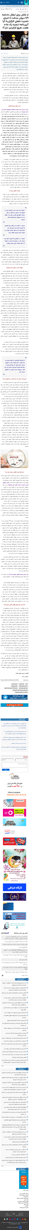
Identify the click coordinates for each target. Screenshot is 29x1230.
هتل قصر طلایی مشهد (22, 1198)
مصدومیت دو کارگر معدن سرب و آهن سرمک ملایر (15, 1041)
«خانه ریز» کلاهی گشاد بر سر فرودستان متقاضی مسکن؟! (13, 1117)
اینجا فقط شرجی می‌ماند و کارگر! (19, 1142)
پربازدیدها (20, 1069)
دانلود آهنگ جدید (23, 1193)
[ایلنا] (26, 2)
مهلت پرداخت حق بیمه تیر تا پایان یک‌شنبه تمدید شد (14, 1054)
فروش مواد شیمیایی (23, 1201)
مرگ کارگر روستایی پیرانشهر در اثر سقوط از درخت (15, 1012)
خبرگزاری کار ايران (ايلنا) (16, 1222)
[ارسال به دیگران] (7, 53)
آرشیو (2, 1065)
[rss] (25, 1219)
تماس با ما (21, 1213)
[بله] (6, 1219)
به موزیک (25, 1196)
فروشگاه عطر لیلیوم (23, 1203)
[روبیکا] (4, 1219)
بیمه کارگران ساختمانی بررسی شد (19, 1154)
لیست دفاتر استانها (19, 1215)
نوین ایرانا (25, 1190)
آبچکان (26, 1206)
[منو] (22, 2)
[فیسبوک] (19, 1219)
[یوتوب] (22, 1219)
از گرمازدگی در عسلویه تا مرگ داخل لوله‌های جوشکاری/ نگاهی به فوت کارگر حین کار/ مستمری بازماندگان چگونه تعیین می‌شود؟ (14, 1127)
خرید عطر (26, 1204)
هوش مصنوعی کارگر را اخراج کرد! (19, 1057)
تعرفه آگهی (20, 1214)
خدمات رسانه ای (9, 1215)
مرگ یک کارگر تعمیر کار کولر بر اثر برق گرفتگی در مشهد (14, 1038)
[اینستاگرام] (14, 1219)
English (7, 2)
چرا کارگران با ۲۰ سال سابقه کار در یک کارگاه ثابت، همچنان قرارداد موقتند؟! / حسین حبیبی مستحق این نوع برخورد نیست (13, 726)
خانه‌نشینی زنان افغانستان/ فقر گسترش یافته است (15, 1048)
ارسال (6, 769)
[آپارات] (9, 1219)
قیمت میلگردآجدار (23, 1195)
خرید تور (26, 1200)
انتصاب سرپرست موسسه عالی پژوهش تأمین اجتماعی (14, 1051)
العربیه (3, 2)
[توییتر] (17, 1219)
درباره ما (13, 1213)
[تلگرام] (12, 1219)
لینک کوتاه (25, 680)
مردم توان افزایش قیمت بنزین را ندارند (14, 5)
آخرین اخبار (20, 979)
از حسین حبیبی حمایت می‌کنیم (18, 743)
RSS (14, 1214)
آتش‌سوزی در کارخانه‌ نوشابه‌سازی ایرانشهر (16, 1020)
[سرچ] (18, 2)
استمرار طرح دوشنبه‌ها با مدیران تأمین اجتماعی (15, 1157)
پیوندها (7, 1214)
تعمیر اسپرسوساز (23, 1207)
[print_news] (2, 53)
